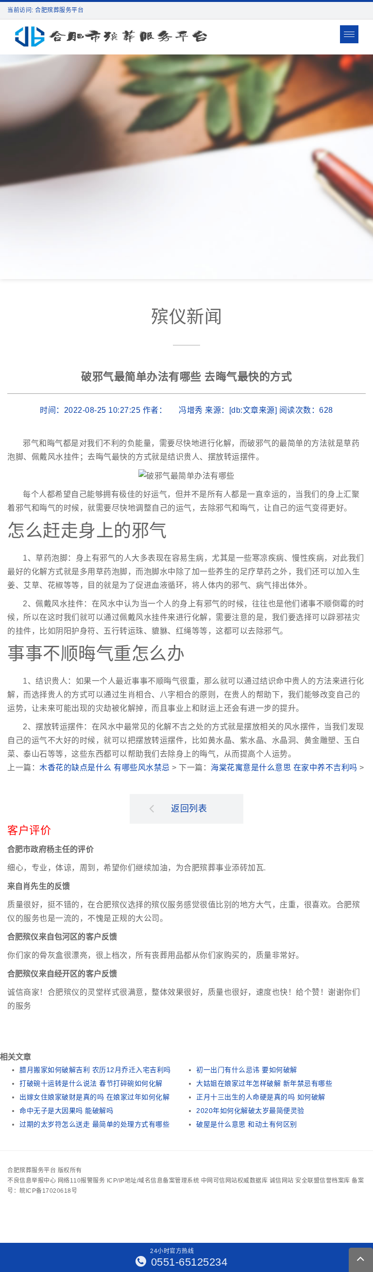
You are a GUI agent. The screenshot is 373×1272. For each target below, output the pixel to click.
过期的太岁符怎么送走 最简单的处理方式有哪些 (94, 1124)
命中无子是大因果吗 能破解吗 (66, 1110)
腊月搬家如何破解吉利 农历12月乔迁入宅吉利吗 (95, 1070)
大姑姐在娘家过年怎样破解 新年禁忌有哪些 (264, 1083)
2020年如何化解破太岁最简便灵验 (250, 1110)
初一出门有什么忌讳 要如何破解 (246, 1070)
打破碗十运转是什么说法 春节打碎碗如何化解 (91, 1083)
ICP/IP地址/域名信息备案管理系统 (153, 1180)
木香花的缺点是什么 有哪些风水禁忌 (104, 767)
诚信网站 (282, 1180)
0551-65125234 (187, 1262)
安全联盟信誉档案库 (322, 1180)
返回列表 (189, 808)
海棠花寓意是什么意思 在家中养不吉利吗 (284, 767)
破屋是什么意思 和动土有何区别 (246, 1124)
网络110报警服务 (81, 1180)
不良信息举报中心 (31, 1180)
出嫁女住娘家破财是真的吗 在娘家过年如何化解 (94, 1097)
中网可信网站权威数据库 (234, 1180)
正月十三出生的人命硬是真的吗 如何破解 (260, 1097)
